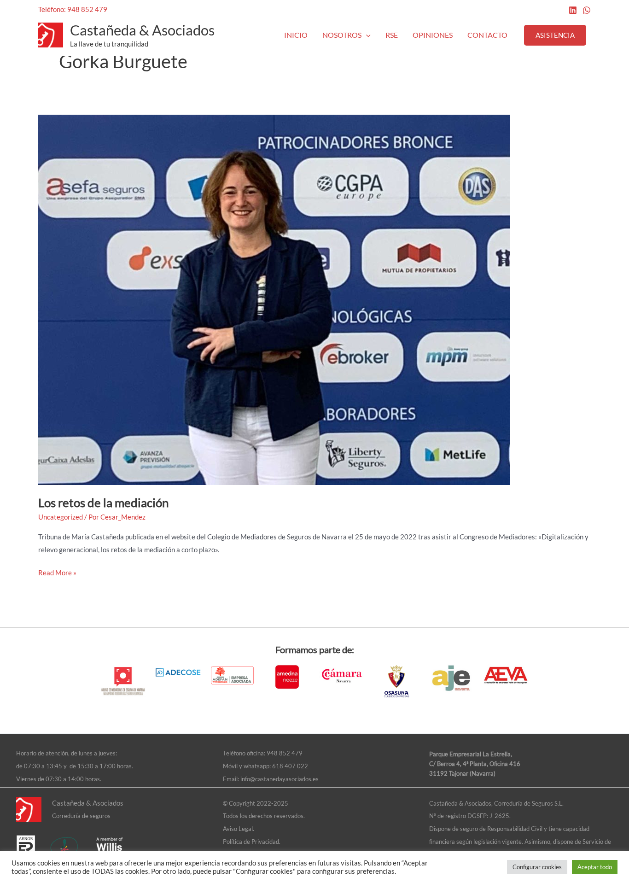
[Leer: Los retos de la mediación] (274, 298)
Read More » (57, 572)
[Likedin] (573, 10)
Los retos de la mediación (103, 502)
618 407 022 (290, 766)
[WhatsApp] (586, 10)
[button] (366, 35)
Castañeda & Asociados (142, 30)
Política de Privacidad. (251, 841)
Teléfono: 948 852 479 (72, 9)
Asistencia (555, 35)
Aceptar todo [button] (594, 867)
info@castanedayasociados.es (279, 779)
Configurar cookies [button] (537, 867)
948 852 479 (285, 753)
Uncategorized (60, 517)
